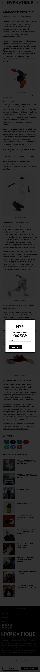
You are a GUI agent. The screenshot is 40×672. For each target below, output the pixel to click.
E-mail (11, 340)
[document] (20, 336)
